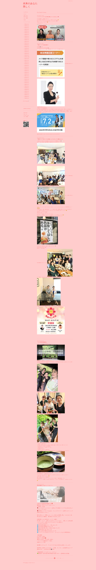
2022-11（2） (27, 60)
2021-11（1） (27, 75)
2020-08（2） (27, 89)
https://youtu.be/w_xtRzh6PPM (42, 24)
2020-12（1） (27, 84)
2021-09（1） (27, 77)
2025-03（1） (27, 25)
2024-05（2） (27, 32)
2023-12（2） (27, 41)
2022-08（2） (27, 65)
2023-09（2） (27, 44)
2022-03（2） (27, 70)
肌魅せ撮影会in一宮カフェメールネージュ (45, 485)
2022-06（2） (27, 68)
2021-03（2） (27, 82)
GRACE (26, 562)
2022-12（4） (27, 58)
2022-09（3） (27, 63)
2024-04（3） (27, 34)
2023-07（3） (27, 46)
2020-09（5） (27, 87)
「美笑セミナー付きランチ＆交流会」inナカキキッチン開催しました (50, 139)
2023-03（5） (27, 53)
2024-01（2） (27, 39)
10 (60, 558)
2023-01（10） (27, 56)
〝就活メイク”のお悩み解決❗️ (42, 44)
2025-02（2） (27, 27)
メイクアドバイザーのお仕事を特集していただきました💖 (48, 16)
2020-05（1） (27, 94)
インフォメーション (27, 21)
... (62, 558)
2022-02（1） (27, 72)
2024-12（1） (27, 29)
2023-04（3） (27, 51)
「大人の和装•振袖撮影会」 (42, 342)
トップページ (26, 12)
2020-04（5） (27, 96)
